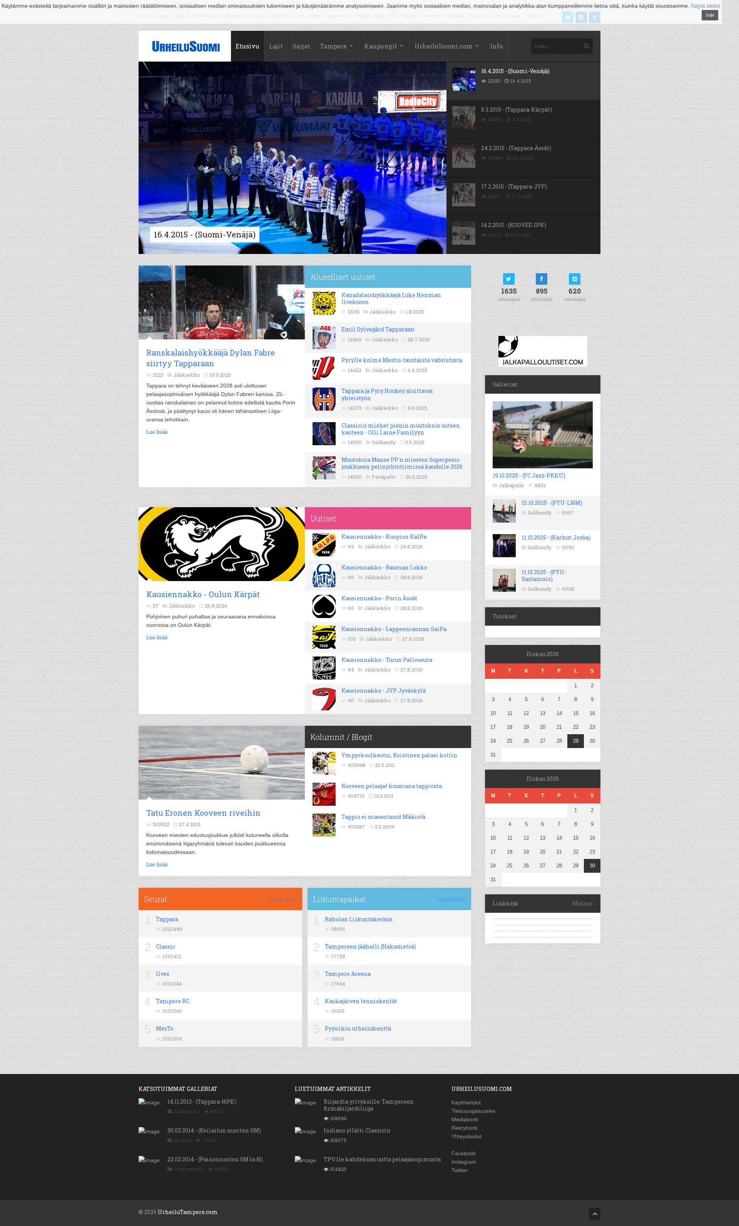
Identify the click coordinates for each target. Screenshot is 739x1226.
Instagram (463, 1162)
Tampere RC (172, 1001)
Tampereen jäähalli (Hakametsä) (370, 946)
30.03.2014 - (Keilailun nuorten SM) (214, 1130)
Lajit (276, 46)
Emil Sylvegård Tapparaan (378, 329)
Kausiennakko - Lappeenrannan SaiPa (393, 629)
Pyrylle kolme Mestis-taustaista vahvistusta (401, 360)
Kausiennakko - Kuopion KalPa (383, 536)
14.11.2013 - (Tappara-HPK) (201, 1101)
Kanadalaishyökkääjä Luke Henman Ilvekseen (391, 298)
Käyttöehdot (466, 1102)
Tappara (167, 919)
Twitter (459, 1170)
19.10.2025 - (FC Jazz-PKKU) (529, 475)
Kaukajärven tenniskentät (361, 1001)
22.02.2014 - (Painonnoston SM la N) (215, 1159)
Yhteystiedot (466, 1136)
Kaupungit (380, 46)
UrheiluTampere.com (188, 1212)
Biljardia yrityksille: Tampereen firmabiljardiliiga (369, 1105)
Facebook (463, 1153)
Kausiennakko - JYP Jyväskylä (383, 690)
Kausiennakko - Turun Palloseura (386, 659)
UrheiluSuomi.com (444, 46)
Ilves (162, 973)
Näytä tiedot (705, 6)
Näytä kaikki (282, 899)
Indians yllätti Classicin (357, 1130)
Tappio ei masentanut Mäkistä (383, 816)
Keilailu (183, 1140)
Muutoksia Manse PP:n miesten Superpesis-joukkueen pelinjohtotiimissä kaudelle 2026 (402, 463)
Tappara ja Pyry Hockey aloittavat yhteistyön (387, 394)
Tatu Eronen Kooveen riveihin (203, 813)
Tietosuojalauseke (473, 1111)
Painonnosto (189, 1169)
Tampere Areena (348, 973)
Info (496, 46)
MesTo (165, 1028)
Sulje (710, 15)
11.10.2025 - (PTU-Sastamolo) (544, 575)
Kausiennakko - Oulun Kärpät (203, 594)
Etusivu (247, 46)
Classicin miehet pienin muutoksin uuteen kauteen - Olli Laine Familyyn (400, 429)
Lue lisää (156, 431)
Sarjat (301, 46)
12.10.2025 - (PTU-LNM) (552, 502)
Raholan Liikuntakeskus (359, 919)
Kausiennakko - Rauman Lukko (384, 567)
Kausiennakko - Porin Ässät (379, 598)
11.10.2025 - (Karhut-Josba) (556, 537)
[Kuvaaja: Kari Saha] (229, 271)
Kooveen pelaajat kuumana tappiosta (391, 786)
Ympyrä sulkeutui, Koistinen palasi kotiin (399, 755)
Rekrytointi (464, 1128)
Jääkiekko (187, 1111)
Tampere (333, 46)
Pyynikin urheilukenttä (358, 1028)
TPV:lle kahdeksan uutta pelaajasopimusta (382, 1159)
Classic (165, 946)
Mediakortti (464, 1119)
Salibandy (540, 512)
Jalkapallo (511, 485)
